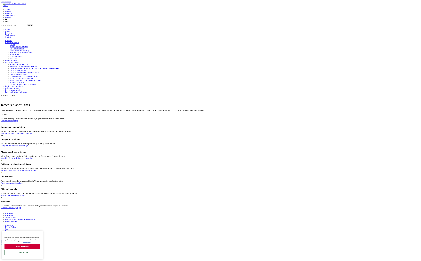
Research (8, 13)
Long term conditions (17, 49)
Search (3, 25)
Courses (8, 11)
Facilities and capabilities (13, 86)
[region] (22, 245)
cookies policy (27, 242)
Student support (10, 217)
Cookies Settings (22, 252)
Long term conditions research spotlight (14, 146)
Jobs (6, 229)
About (7, 9)
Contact (8, 17)
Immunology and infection (19, 47)
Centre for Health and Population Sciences (24, 72)
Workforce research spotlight (11, 208)
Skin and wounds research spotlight (13, 195)
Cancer (12, 45)
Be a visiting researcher (13, 90)
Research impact (11, 60)
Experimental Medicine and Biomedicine (24, 76)
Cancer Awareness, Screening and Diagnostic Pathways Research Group (35, 68)
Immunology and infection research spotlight (16, 133)
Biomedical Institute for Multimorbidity (23, 66)
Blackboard (9, 215)
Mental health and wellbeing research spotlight (17, 158)
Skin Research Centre (17, 82)
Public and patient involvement (16, 92)
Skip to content (6, 2)
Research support (11, 221)
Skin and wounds (16, 56)
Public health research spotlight (11, 183)
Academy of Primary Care (19, 64)
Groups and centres (12, 62)
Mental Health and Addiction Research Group (25, 80)
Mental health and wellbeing (19, 51)
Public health (14, 54)
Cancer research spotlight (9, 121)
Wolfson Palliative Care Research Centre (24, 84)
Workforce (13, 58)
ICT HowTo (9, 213)
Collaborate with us (12, 88)
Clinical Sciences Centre (18, 74)
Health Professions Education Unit (22, 78)
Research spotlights (12, 43)
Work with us (10, 15)
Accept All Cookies (22, 246)
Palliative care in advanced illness (21, 53)
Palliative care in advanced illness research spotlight (19, 170)
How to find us (10, 227)
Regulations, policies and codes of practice (20, 219)
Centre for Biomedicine (18, 70)
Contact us (9, 225)
